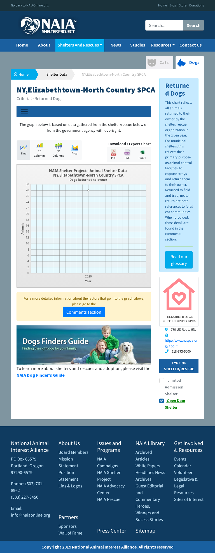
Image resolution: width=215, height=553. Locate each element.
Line (23, 153)
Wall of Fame (70, 533)
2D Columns (39, 153)
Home (162, 5)
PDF (113, 158)
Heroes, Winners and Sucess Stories (149, 512)
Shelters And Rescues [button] (78, 45)
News (116, 45)
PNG (127, 158)
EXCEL (143, 158)
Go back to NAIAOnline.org (29, 5)
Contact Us (190, 45)
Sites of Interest (189, 499)
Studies (137, 45)
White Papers (147, 465)
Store (182, 5)
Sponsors (68, 526)
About (44, 45)
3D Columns (58, 153)
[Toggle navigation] (24, 111)
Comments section (83, 312)
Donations (196, 5)
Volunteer (183, 472)
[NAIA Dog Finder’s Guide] (84, 344)
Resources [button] (161, 45)
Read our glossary (179, 260)
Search (193, 25)
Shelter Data (56, 74)
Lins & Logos (70, 486)
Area (75, 153)
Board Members (73, 452)
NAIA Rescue (108, 499)
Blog (173, 5)
